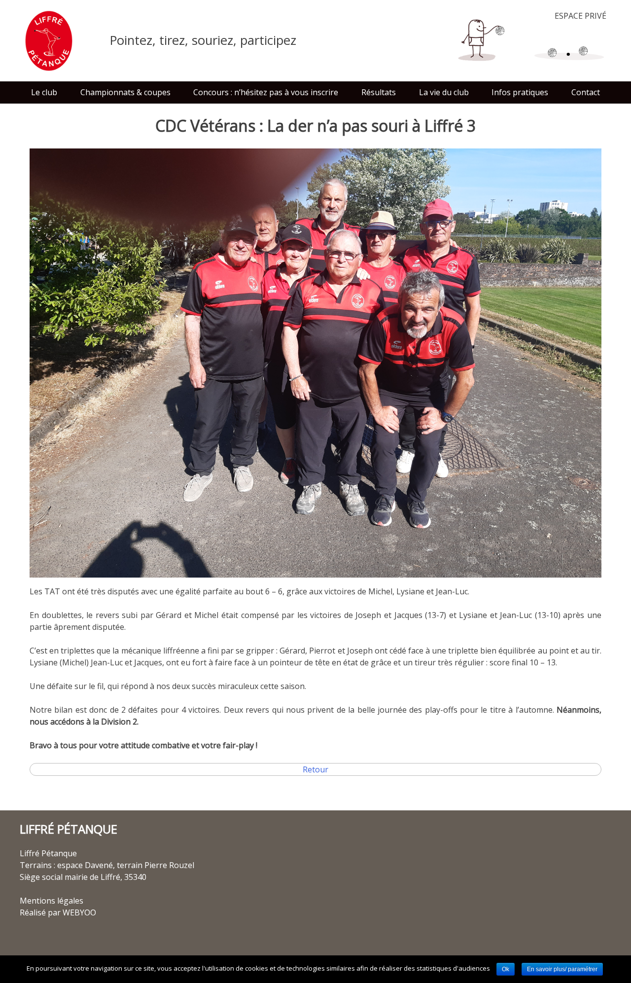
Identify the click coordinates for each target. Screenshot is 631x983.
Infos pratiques (519, 92)
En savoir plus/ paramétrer (562, 969)
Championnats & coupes (125, 92)
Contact (585, 92)
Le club (44, 92)
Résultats (378, 92)
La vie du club (444, 92)
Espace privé (580, 15)
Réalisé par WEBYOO (58, 912)
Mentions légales (51, 900)
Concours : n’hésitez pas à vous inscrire (265, 92)
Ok (505, 969)
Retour (315, 769)
